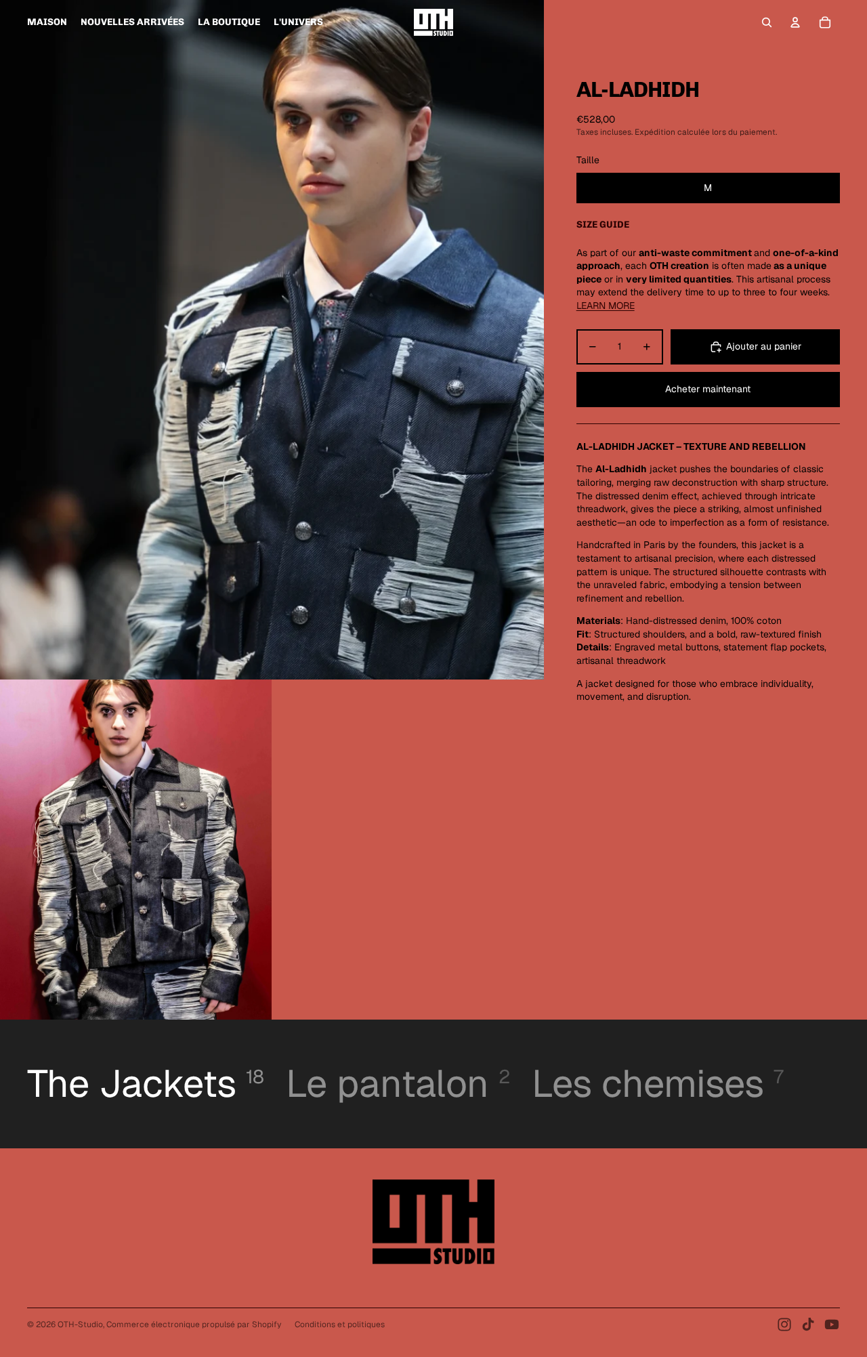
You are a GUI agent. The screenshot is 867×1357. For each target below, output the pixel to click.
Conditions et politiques (340, 1324)
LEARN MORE (605, 305)
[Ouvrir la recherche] (767, 22)
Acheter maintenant (707, 389)
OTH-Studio (80, 1324)
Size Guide (602, 224)
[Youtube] (832, 1324)
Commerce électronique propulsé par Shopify (193, 1324)
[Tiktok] (808, 1324)
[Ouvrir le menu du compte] (795, 22)
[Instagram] (784, 1324)
